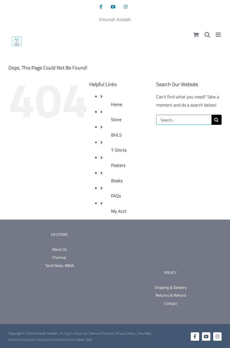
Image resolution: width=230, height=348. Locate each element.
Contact (170, 303)
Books (117, 180)
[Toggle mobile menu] (219, 35)
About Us (59, 249)
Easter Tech (83, 339)
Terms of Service (102, 333)
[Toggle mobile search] (207, 35)
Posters (118, 165)
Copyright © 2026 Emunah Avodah (33, 333)
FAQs (116, 195)
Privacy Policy (125, 333)
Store (116, 119)
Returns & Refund (171, 295)
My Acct (119, 211)
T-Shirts (119, 150)
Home (116, 104)
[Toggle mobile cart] (196, 35)
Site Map (144, 333)
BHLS (116, 135)
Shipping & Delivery (171, 287)
